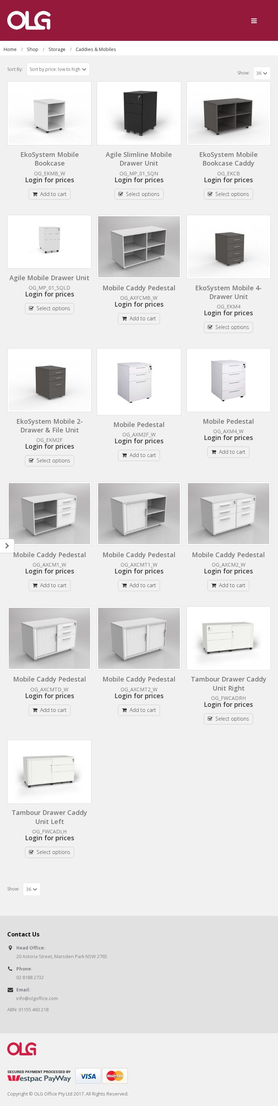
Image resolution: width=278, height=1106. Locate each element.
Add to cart (53, 194)
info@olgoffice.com (37, 998)
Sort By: (15, 69)
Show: (243, 73)
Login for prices (49, 179)
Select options (143, 194)
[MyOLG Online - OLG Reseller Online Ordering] (29, 20)
